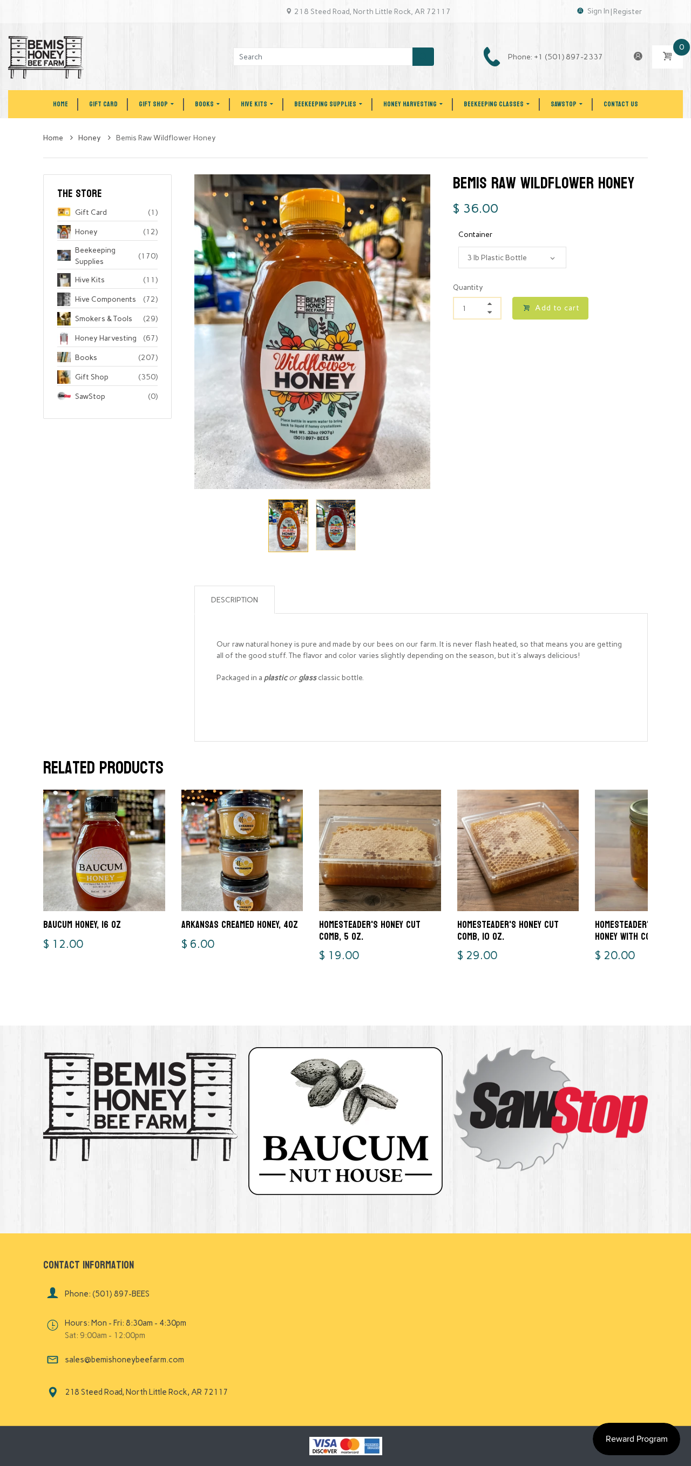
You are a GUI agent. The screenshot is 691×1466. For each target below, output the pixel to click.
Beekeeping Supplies (95, 256)
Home (54, 137)
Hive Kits (90, 279)
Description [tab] (234, 600)
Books (86, 357)
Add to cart (557, 308)
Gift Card (91, 212)
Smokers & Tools (103, 318)
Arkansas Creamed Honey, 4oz (239, 925)
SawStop (90, 396)
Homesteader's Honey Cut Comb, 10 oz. (508, 931)
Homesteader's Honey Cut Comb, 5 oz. (370, 931)
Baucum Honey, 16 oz (82, 925)
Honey (90, 137)
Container (475, 234)
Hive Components (105, 299)
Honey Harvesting (106, 338)
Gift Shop (92, 377)
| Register (626, 11)
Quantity (468, 287)
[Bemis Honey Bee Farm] (46, 56)
